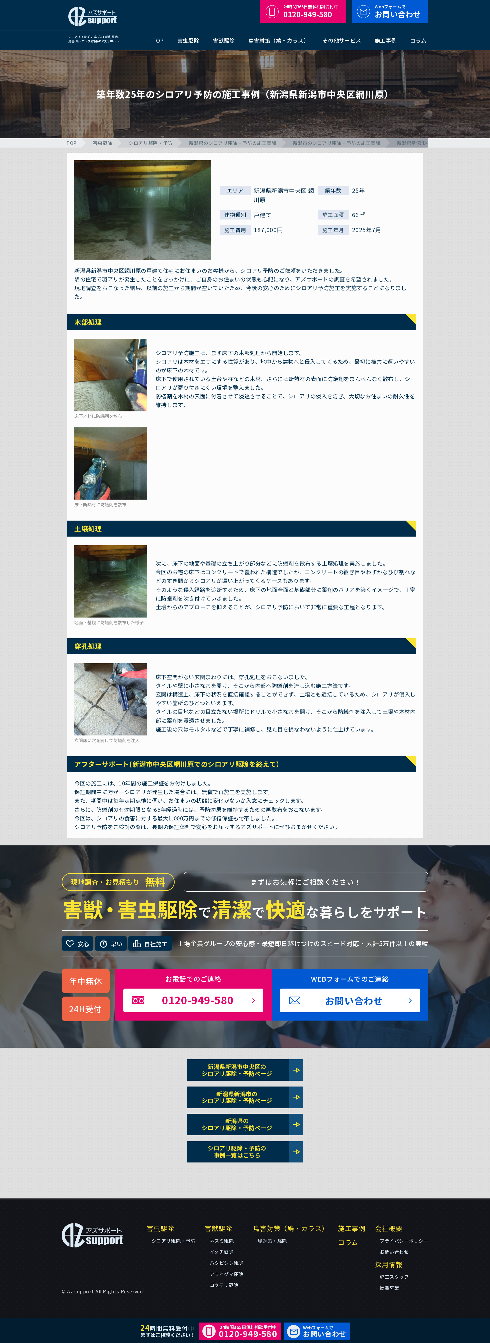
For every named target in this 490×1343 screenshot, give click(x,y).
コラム (418, 40)
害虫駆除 (188, 40)
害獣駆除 (224, 40)
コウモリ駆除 (224, 1285)
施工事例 (386, 40)
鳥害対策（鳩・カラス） (278, 40)
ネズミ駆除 (222, 1240)
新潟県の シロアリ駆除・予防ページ (251, 1124)
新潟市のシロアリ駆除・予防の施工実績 (337, 143)
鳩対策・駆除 (272, 1240)
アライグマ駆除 (226, 1274)
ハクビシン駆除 (226, 1262)
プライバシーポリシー (404, 1240)
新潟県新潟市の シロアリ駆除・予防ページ (251, 1097)
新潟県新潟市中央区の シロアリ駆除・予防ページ (251, 1070)
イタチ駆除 (222, 1251)
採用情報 (388, 1264)
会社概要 (388, 1228)
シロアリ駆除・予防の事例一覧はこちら (254, 1151)
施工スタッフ (394, 1276)
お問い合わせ (398, 11)
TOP (158, 40)
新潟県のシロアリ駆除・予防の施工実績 (233, 143)
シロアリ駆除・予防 (150, 143)
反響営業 (389, 1287)
